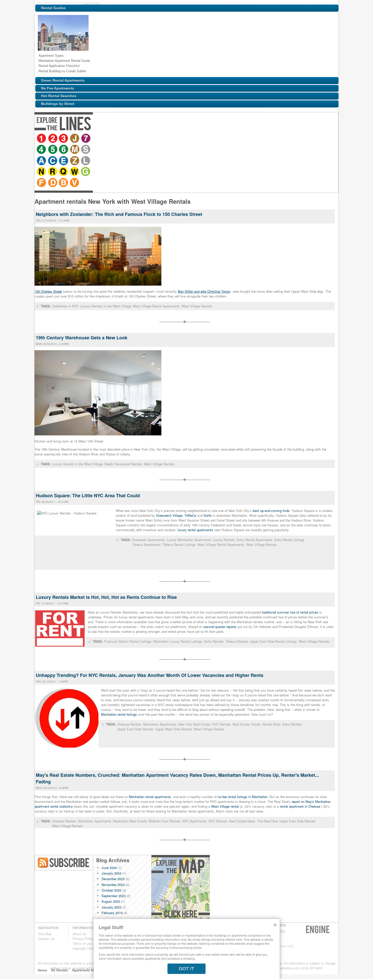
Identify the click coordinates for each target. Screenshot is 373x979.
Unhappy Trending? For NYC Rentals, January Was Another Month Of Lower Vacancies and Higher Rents (149, 675)
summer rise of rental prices (297, 612)
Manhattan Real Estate (130, 821)
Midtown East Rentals (164, 821)
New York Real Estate (194, 724)
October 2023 (111, 890)
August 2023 (110, 901)
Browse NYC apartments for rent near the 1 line (42, 138)
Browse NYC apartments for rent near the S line (141, 138)
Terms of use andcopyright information (88, 946)
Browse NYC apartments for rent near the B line (281, 138)
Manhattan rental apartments (150, 796)
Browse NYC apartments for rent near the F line (259, 138)
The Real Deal (267, 821)
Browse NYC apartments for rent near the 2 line (53, 138)
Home (42, 970)
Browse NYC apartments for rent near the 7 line (86, 138)
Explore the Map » (180, 888)
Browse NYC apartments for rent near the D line (270, 138)
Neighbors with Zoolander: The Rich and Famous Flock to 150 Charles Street (119, 214)
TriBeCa (190, 515)
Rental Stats (271, 724)
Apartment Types (51, 56)
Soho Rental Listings (289, 539)
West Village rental (225, 806)
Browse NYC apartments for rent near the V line (292, 138)
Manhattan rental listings (119, 714)
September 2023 (113, 895)
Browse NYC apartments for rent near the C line (161, 138)
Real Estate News (242, 821)
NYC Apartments (194, 821)
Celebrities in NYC (65, 306)
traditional (269, 612)
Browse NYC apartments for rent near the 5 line (107, 138)
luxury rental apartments (195, 529)
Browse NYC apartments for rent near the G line (249, 138)
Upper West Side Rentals (173, 729)
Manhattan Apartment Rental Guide (64, 61)
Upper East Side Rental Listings (273, 641)
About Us (79, 933)
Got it (186, 968)
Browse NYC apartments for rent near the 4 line (96, 138)
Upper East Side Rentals (135, 729)
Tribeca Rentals (237, 641)
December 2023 (113, 878)
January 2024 (111, 873)
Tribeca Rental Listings (179, 544)
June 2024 (109, 867)
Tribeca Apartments (146, 544)
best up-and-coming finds (271, 510)
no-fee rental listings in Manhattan (242, 796)
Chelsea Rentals (129, 724)
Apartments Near (85, 970)
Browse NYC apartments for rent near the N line (205, 138)
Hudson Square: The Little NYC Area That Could (88, 495)
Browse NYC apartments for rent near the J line (75, 138)
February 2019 (112, 912)
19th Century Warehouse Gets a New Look (81, 337)
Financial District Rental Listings (127, 641)
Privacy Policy (83, 938)
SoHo (208, 515)
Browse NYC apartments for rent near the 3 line (64, 138)
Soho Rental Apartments (254, 539)
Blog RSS (64, 862)
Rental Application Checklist (59, 66)
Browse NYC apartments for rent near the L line (195, 138)
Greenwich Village (169, 515)
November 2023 (113, 884)
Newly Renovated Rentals (123, 463)
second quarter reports (220, 626)
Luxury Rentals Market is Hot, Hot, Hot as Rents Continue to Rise (106, 597)
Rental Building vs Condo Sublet (62, 71)
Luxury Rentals (224, 539)
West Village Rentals (196, 306)
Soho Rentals (214, 641)
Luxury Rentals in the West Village (105, 306)
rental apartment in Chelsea (300, 806)
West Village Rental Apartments (156, 306)
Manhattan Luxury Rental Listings (177, 641)
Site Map (45, 933)
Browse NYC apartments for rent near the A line (150, 138)
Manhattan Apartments (160, 724)
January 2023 (111, 907)
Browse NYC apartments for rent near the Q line (227, 138)
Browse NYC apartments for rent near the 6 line (118, 138)
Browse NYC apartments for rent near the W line (238, 138)
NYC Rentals (221, 724)
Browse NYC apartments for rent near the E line (173, 138)
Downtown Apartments (148, 539)
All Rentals (59, 970)
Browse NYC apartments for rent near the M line (129, 138)
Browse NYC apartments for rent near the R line (216, 138)
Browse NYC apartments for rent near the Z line (184, 138)
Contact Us (46, 938)
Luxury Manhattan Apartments (189, 539)
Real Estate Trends (246, 724)
